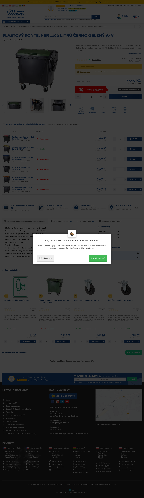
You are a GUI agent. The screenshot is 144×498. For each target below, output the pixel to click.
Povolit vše (96, 258)
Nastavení (47, 258)
